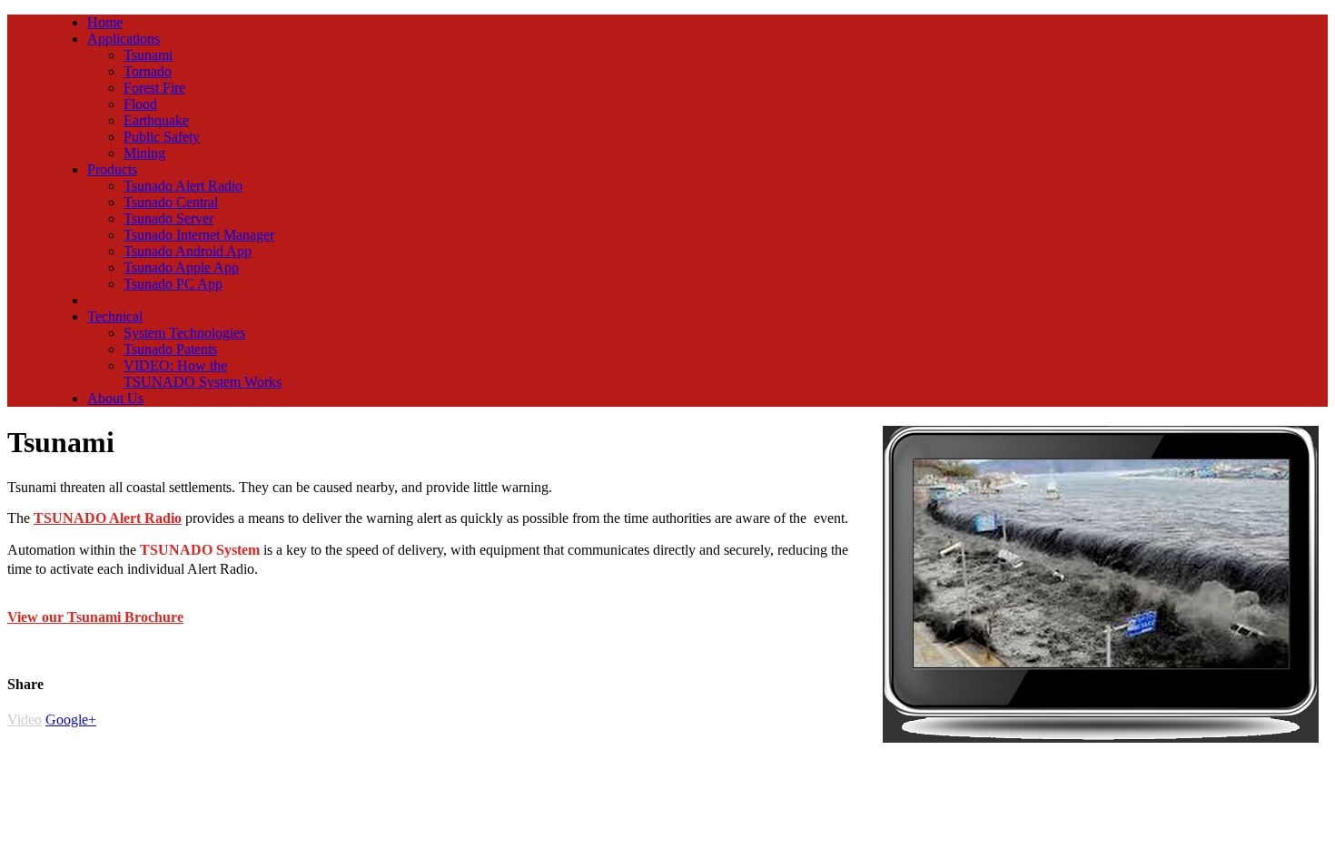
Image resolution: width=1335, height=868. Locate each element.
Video (24, 719)
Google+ (70, 719)
